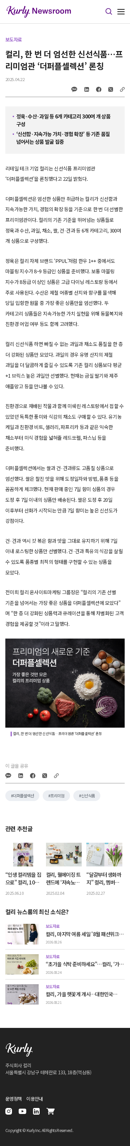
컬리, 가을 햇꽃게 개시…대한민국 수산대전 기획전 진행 (79, 994)
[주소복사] (122, 89)
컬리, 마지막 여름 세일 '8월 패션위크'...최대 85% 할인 (85, 934)
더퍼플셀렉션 (23, 796)
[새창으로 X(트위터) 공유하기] (110, 89)
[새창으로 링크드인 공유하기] (86, 89)
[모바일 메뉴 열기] (121, 12)
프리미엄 (57, 796)
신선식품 (88, 796)
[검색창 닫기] (108, 11)
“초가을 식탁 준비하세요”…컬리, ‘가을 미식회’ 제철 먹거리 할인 (85, 964)
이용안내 (34, 1098)
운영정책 (13, 1098)
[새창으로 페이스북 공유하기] (98, 89)
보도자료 (13, 39)
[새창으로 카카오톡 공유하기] (74, 89)
